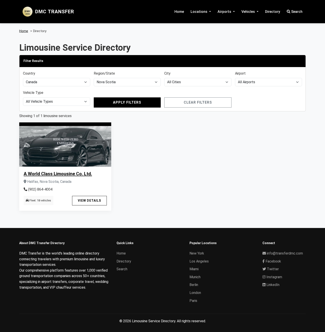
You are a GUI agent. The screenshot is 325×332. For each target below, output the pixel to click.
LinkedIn (272, 285)
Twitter (272, 269)
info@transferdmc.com (285, 253)
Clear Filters (198, 102)
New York (196, 253)
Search (296, 12)
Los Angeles (199, 261)
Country (29, 73)
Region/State (104, 73)
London (195, 293)
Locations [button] (199, 12)
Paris (193, 301)
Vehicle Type (33, 93)
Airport (240, 73)
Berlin (193, 285)
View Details (89, 200)
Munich (195, 277)
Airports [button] (225, 12)
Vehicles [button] (248, 12)
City (167, 73)
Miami (194, 269)
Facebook (273, 261)
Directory (272, 12)
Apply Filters (127, 102)
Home (179, 12)
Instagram (274, 277)
